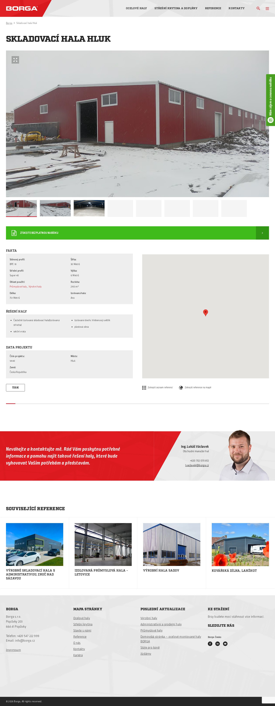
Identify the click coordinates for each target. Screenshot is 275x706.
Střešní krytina (83, 624)
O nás (77, 643)
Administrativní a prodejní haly (161, 624)
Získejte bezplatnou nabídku (39, 233)
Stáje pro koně (150, 647)
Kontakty (237, 8)
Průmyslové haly (18, 286)
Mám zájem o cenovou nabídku (270, 96)
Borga (9, 23)
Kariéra (78, 655)
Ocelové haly (136, 8)
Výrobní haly (35, 286)
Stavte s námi (82, 630)
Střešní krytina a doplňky (176, 8)
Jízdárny (145, 654)
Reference (213, 8)
